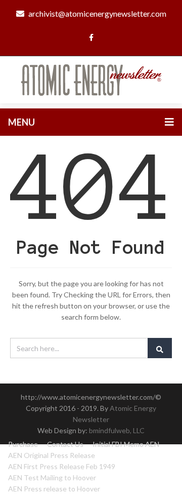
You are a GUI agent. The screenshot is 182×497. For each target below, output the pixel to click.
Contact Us (65, 444)
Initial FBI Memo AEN (126, 444)
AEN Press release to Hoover (54, 488)
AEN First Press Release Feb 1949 (61, 466)
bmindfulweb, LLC (117, 430)
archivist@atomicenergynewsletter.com (97, 13)
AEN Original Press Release (51, 455)
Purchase (23, 444)
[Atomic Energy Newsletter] (91, 78)
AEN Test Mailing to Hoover (52, 477)
